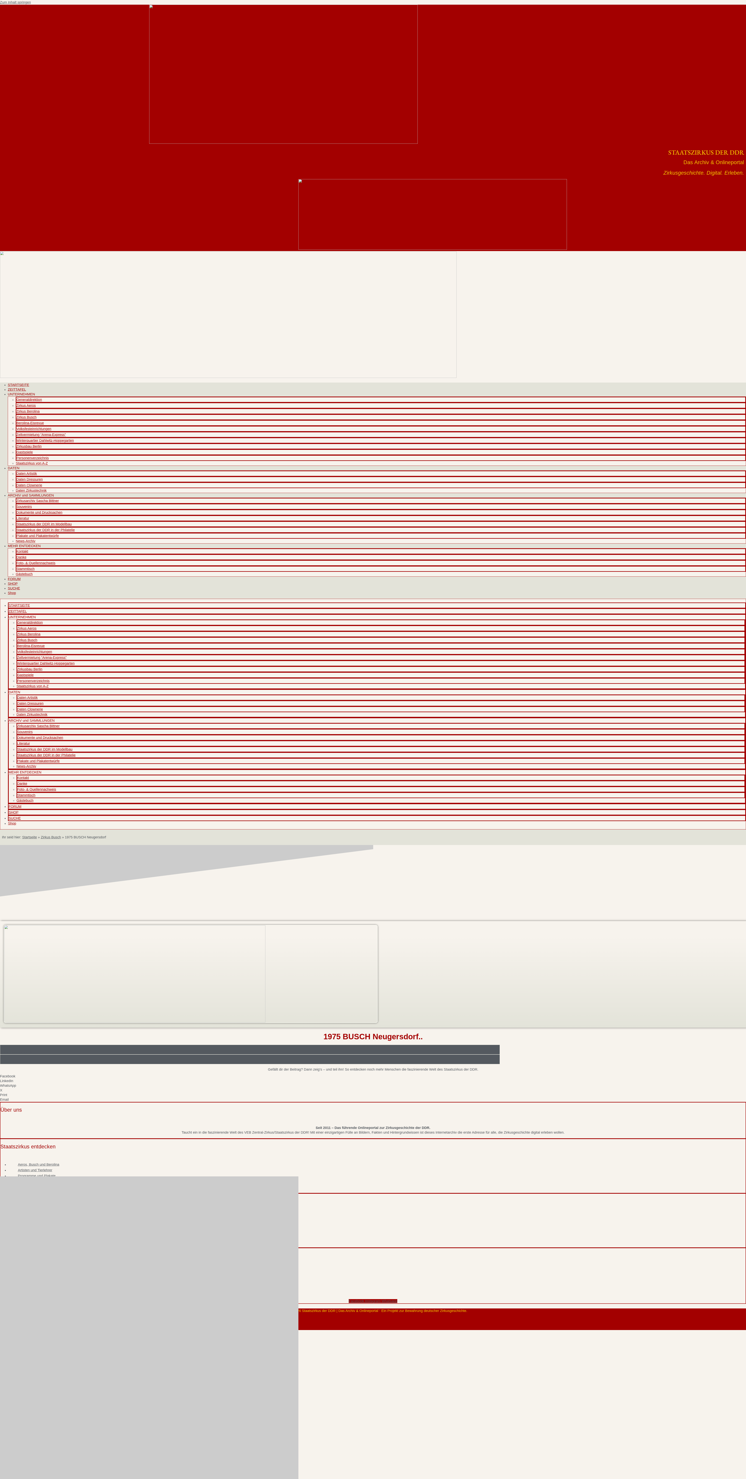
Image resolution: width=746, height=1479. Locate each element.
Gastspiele (24, 452)
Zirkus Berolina (28, 411)
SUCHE (14, 588)
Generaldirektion (29, 400)
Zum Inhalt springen (15, 2)
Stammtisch (25, 569)
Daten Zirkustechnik (31, 490)
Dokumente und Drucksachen (39, 512)
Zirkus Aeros (26, 405)
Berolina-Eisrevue (30, 423)
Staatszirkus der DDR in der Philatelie (45, 530)
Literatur (22, 518)
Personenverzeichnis (32, 458)
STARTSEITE (18, 385)
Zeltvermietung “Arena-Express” (41, 435)
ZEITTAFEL (17, 389)
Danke (21, 557)
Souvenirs (24, 507)
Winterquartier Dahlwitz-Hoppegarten (45, 440)
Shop (12, 593)
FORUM (14, 579)
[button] (373, 1076)
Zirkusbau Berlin (29, 446)
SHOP (13, 584)
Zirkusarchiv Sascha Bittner (37, 501)
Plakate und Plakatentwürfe (37, 536)
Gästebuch (24, 574)
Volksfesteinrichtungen (33, 429)
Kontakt (22, 551)
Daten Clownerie (29, 485)
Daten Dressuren (29, 479)
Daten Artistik (26, 473)
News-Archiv (25, 541)
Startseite (29, 837)
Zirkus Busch (26, 417)
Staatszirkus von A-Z (32, 463)
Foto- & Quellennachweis (35, 563)
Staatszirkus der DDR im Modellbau (44, 524)
